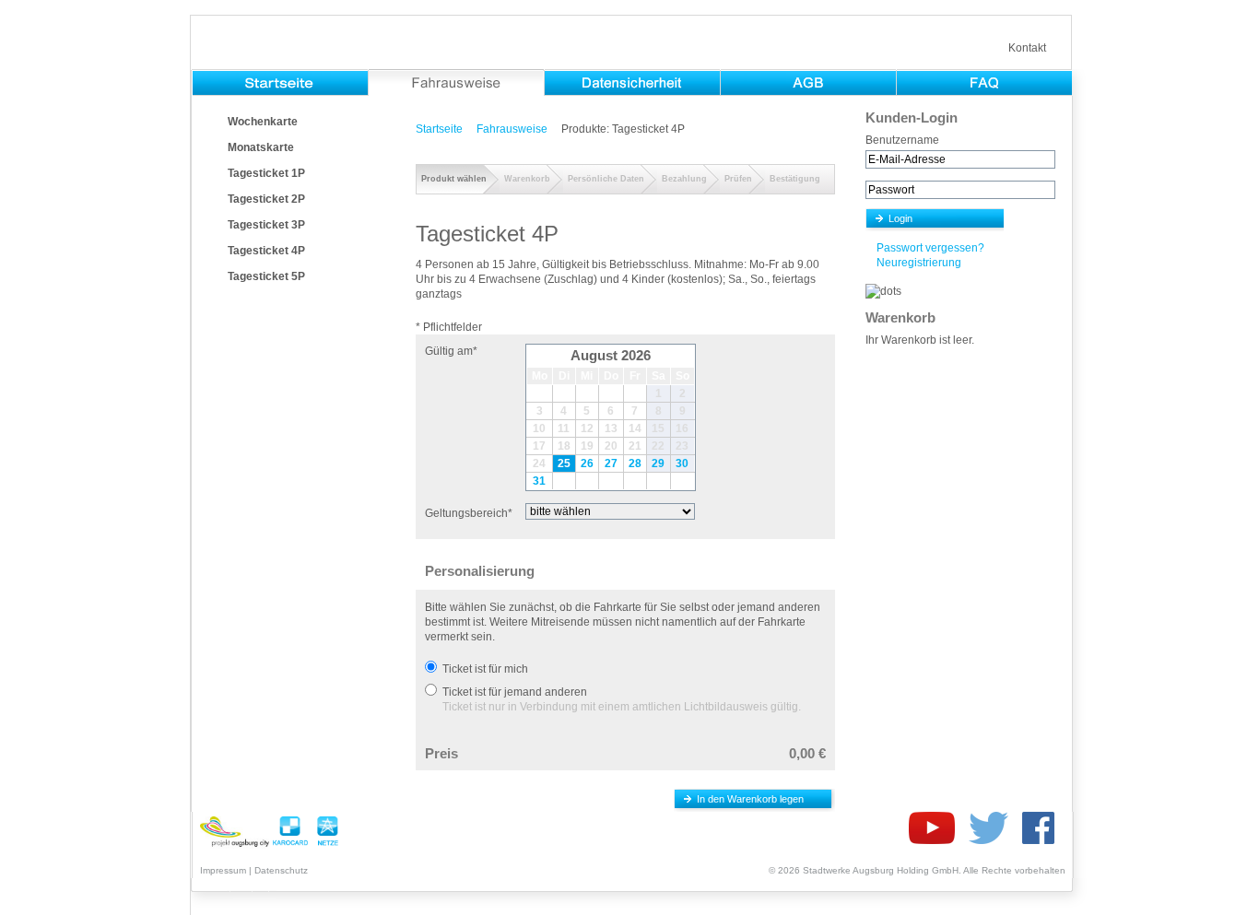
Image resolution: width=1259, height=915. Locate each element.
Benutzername (902, 140)
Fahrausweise (512, 129)
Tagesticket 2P (266, 199)
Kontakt (1027, 47)
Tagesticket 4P (266, 250)
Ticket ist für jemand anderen (514, 692)
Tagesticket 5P (266, 276)
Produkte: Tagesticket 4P (623, 129)
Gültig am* (451, 351)
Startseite (439, 129)
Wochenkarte (263, 121)
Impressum (223, 870)
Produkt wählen (454, 178)
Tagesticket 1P (266, 173)
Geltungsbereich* (468, 513)
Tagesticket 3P (266, 224)
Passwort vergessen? (930, 247)
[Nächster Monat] (681, 356)
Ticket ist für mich (485, 669)
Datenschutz (281, 870)
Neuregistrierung (919, 262)
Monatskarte (261, 147)
